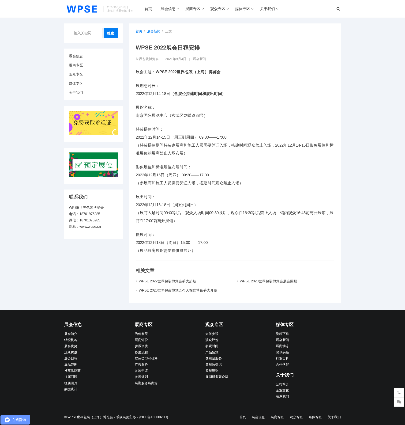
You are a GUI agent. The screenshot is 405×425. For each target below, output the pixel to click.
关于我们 (267, 9)
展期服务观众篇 (216, 377)
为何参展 (141, 334)
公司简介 (282, 384)
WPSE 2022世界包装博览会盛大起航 (167, 281)
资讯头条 (282, 352)
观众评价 (211, 340)
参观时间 (211, 346)
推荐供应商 (72, 370)
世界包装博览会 (147, 59)
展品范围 (70, 364)
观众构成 (70, 352)
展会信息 (168, 9)
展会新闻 (153, 31)
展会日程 (70, 358)
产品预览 (211, 352)
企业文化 (282, 390)
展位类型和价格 (146, 358)
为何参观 (211, 334)
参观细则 (211, 370)
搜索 (110, 33)
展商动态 (282, 346)
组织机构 (70, 340)
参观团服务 (213, 358)
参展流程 (141, 352)
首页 (148, 9)
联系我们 (282, 396)
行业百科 (282, 358)
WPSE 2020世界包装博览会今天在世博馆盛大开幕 (178, 290)
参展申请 (141, 370)
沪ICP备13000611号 (154, 417)
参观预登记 (213, 364)
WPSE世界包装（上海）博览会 (90, 417)
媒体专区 (242, 9)
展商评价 (141, 340)
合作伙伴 (282, 364)
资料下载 (282, 334)
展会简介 (70, 334)
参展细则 (141, 377)
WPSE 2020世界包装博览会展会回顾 (268, 281)
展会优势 (70, 346)
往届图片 (70, 383)
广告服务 (141, 364)
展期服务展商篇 (146, 383)
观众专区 (217, 9)
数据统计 (70, 389)
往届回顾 (70, 377)
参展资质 (141, 346)
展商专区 (192, 9)
